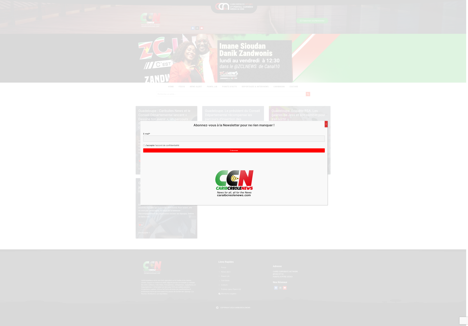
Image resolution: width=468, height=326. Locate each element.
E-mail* (146, 133)
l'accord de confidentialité (166, 145)
